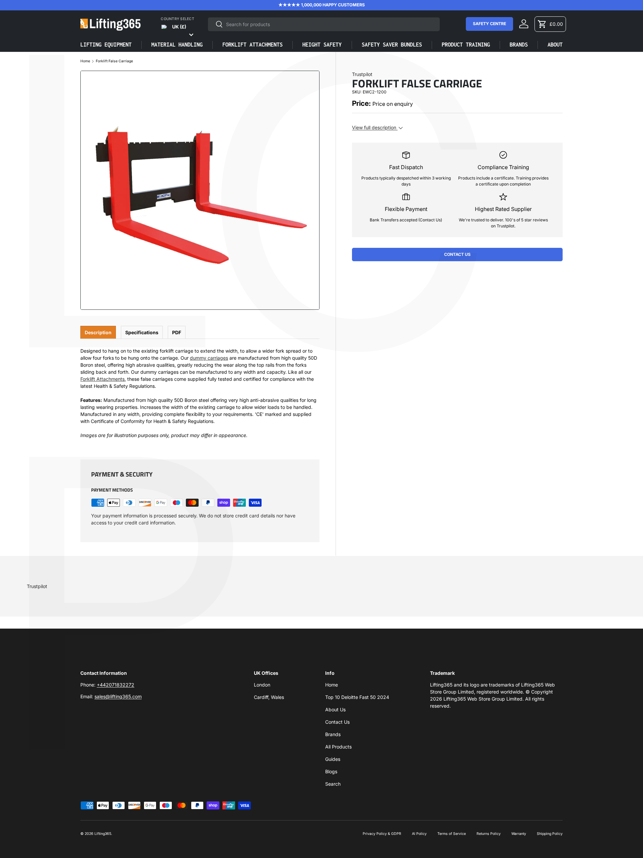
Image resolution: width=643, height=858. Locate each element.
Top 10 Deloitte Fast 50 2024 (357, 697)
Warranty (518, 834)
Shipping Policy (550, 834)
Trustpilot (362, 74)
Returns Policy (489, 834)
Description (98, 332)
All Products (338, 746)
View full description (375, 127)
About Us (335, 709)
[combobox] (324, 24)
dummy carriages (209, 358)
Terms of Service (451, 834)
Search (333, 784)
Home (85, 61)
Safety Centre (489, 23)
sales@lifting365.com (118, 696)
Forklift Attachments (102, 379)
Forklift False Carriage (114, 61)
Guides (332, 759)
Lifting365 (102, 834)
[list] (200, 190)
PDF (176, 332)
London (262, 685)
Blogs (331, 771)
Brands (333, 734)
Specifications (141, 332)
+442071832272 (115, 685)
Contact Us (457, 254)
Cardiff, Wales (269, 697)
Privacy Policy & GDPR (382, 834)
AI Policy (419, 834)
